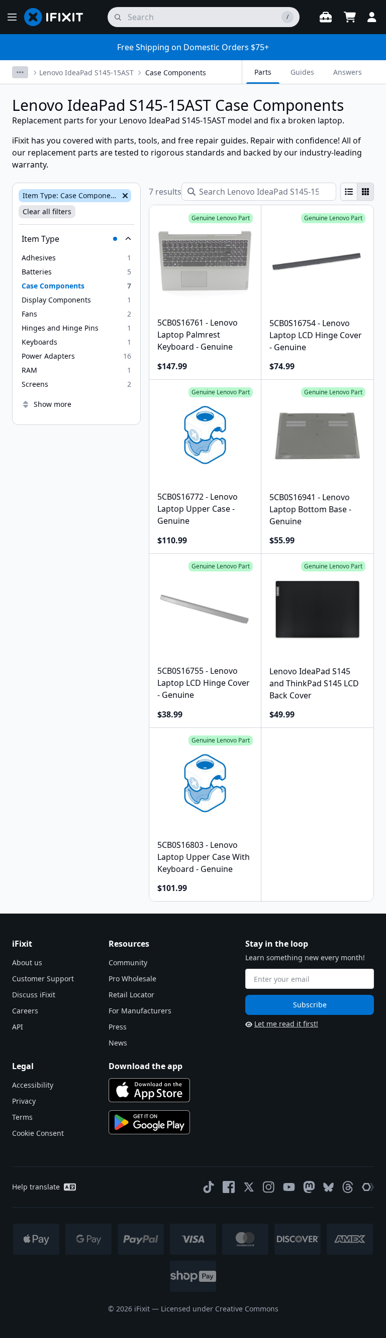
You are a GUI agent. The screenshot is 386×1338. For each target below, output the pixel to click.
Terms (22, 1117)
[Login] (372, 17)
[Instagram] (269, 1187)
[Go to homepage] (57, 17)
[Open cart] (350, 17)
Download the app (145, 1066)
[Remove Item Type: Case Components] (124, 196)
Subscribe (310, 1004)
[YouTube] (289, 1187)
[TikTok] (209, 1187)
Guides (302, 72)
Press (118, 1026)
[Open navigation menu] (12, 17)
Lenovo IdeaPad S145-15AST (86, 72)
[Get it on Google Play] (149, 1122)
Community (128, 962)
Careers (25, 1010)
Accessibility (32, 1085)
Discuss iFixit (33, 994)
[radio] (348, 192)
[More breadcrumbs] (20, 72)
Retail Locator (131, 994)
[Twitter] (249, 1187)
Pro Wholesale (132, 978)
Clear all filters (47, 211)
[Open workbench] (326, 17)
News (118, 1043)
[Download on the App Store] (149, 1090)
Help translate (36, 1187)
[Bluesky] (328, 1187)
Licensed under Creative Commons (219, 1308)
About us (27, 962)
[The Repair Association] (368, 1187)
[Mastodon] (309, 1187)
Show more (52, 404)
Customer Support (43, 978)
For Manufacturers (140, 1010)
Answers (347, 72)
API (17, 1026)
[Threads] (348, 1187)
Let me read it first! (286, 1023)
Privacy (24, 1101)
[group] (357, 192)
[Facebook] (229, 1187)
